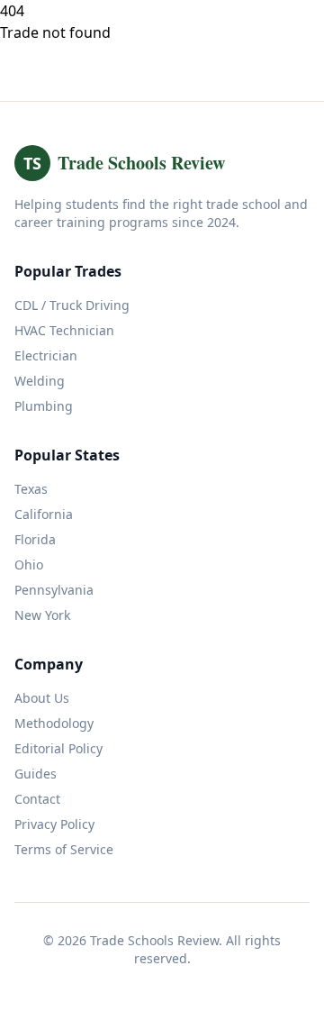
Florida (35, 539)
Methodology (54, 723)
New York (42, 615)
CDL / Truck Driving (72, 305)
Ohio (28, 564)
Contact (37, 798)
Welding (39, 380)
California (43, 514)
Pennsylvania (54, 589)
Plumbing (43, 405)
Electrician (45, 355)
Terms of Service (63, 849)
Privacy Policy (54, 824)
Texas (31, 488)
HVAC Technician (64, 330)
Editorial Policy (58, 748)
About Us (41, 697)
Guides (35, 773)
